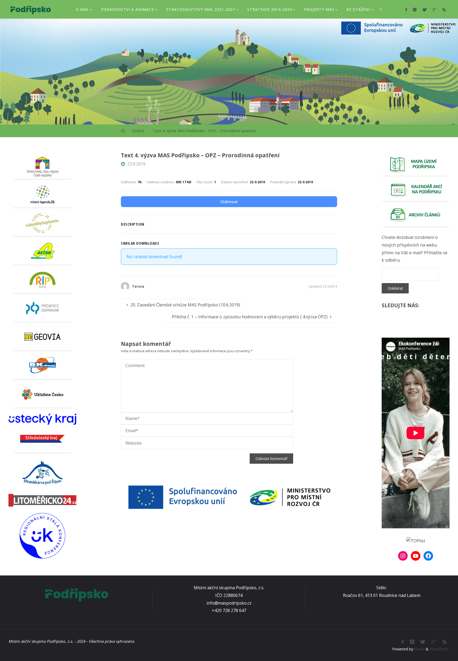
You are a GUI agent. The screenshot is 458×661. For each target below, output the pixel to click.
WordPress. (440, 648)
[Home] (123, 130)
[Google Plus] (434, 9)
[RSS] (444, 9)
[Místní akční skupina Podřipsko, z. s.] (30, 9)
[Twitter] (424, 9)
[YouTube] (415, 556)
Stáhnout (229, 201)
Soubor (138, 130)
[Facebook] (406, 9)
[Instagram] (414, 9)
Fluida (419, 648)
